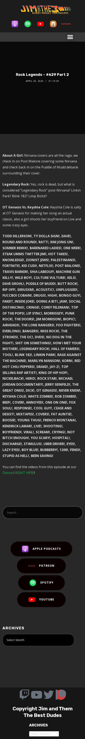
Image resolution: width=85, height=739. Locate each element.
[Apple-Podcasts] (17, 24)
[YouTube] (42, 24)
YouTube (46, 599)
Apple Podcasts (47, 549)
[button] (70, 37)
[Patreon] (68, 24)
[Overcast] (55, 24)
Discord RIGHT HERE (18, 472)
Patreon (46, 565)
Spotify (46, 582)
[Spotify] (29, 24)
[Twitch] (24, 695)
